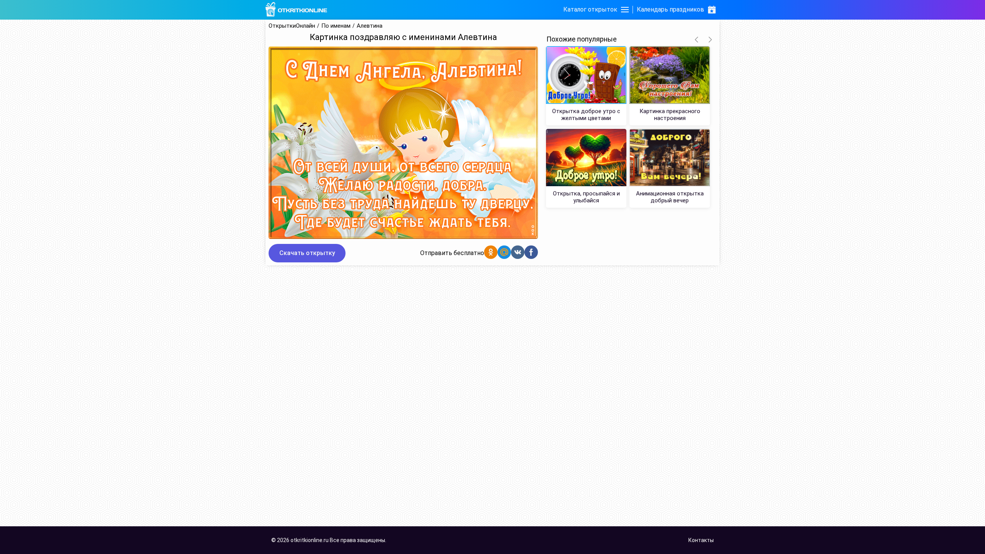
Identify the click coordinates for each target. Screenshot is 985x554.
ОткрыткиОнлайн (292, 26)
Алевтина (369, 26)
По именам (336, 26)
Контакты (701, 540)
